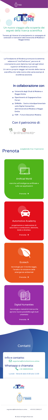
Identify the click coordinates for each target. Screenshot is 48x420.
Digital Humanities (24, 304)
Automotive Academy (24, 221)
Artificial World (24, 179)
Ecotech (24, 262)
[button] (24, 193)
